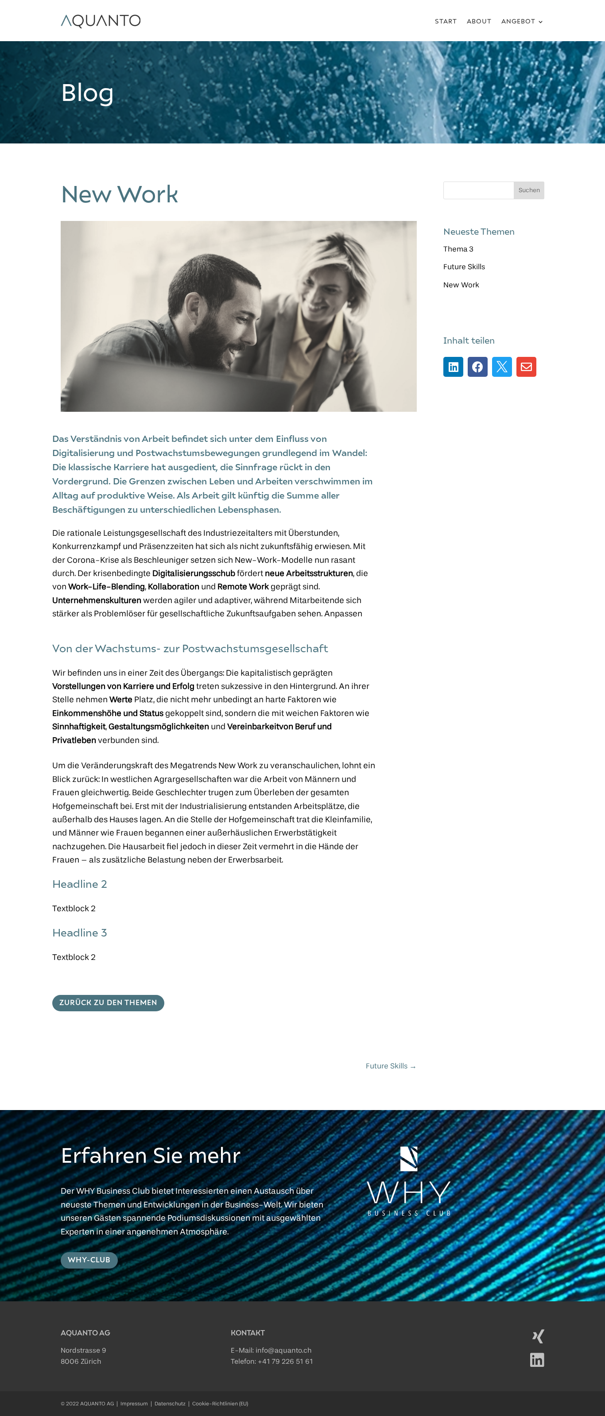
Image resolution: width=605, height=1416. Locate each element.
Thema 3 (458, 249)
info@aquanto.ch (284, 1350)
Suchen (529, 190)
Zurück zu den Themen (108, 1002)
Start (446, 22)
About (479, 22)
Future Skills (464, 267)
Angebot (518, 22)
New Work (461, 285)
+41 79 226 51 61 (285, 1362)
